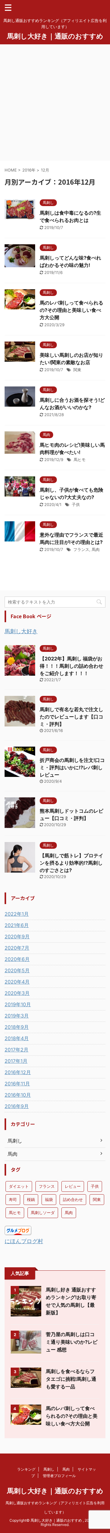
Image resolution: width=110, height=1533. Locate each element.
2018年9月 (17, 1027)
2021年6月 (17, 925)
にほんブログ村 (24, 1241)
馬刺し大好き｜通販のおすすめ (55, 36)
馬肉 (96, 549)
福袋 (49, 1199)
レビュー (73, 1186)
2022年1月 (17, 914)
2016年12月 (18, 1072)
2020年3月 (17, 993)
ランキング (26, 1469)
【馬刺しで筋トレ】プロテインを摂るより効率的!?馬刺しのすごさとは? (71, 862)
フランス (81, 549)
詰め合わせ (73, 1199)
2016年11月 (17, 1083)
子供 (76, 504)
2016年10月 (18, 1095)
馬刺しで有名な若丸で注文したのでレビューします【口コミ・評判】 (71, 716)
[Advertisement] (55, 102)
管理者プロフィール (59, 1475)
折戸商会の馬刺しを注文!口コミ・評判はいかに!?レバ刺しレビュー (72, 767)
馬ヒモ (80, 459)
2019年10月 (18, 1004)
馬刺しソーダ (43, 1212)
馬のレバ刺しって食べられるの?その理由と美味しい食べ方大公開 (71, 310)
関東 (77, 369)
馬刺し (48, 1469)
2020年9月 (17, 936)
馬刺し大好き (21, 631)
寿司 (13, 1199)
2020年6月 (17, 959)
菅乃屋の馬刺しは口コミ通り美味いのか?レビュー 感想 (71, 1342)
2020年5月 (17, 970)
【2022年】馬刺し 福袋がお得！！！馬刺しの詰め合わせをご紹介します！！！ (71, 666)
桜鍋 (31, 1199)
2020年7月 (17, 948)
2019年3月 (17, 1016)
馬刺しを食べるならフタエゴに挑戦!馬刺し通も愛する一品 (71, 1379)
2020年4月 (17, 982)
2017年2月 (16, 1050)
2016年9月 (17, 1106)
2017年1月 (16, 1061)
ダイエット (19, 1186)
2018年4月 (17, 1038)
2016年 (28, 170)
